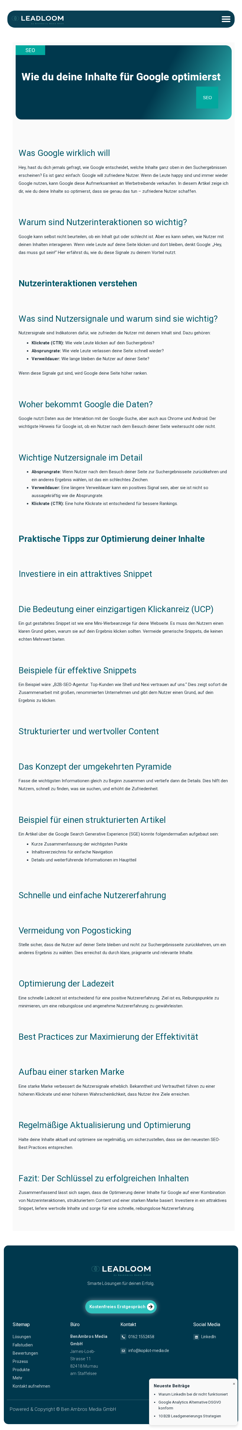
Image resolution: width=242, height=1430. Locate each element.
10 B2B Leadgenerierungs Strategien (189, 1416)
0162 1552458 (141, 1336)
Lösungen (22, 1336)
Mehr (17, 1378)
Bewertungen (25, 1353)
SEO (30, 50)
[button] (226, 19)
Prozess (20, 1361)
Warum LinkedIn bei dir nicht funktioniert (193, 1394)
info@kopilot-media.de (148, 1350)
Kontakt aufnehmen (31, 1386)
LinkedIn (208, 1336)
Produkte (21, 1369)
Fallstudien (23, 1345)
